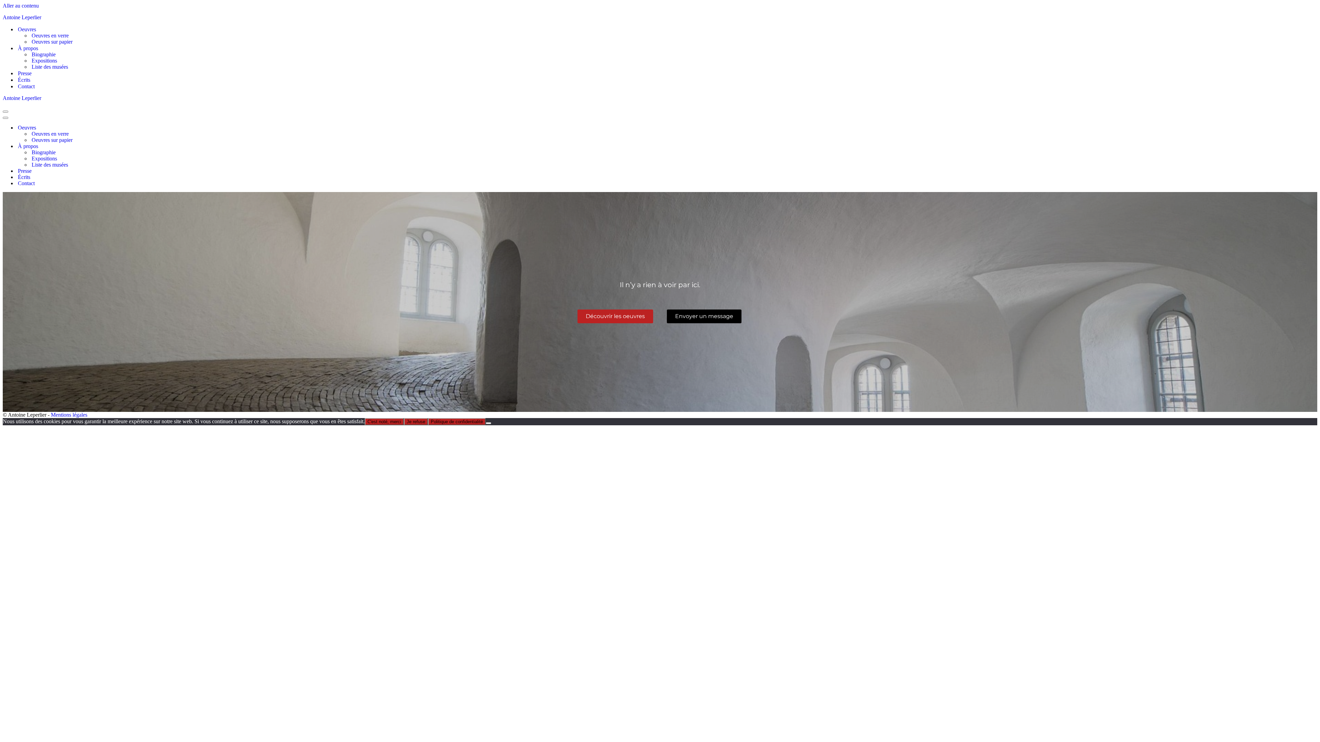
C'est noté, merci (384, 421)
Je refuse (416, 421)
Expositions (44, 61)
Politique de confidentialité (457, 421)
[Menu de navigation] (5, 112)
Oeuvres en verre (50, 35)
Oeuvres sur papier (52, 42)
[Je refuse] (488, 423)
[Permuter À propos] (123, 146)
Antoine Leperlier (22, 17)
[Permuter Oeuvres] (123, 128)
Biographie (44, 54)
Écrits (24, 80)
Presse (25, 73)
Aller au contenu (21, 6)
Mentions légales (69, 415)
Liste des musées (50, 67)
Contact (26, 86)
